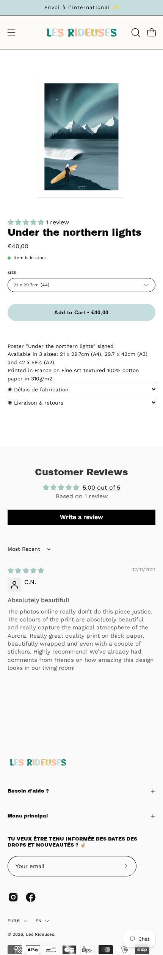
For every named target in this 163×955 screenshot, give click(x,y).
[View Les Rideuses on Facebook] (30, 897)
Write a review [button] (81, 517)
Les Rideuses (40, 934)
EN (38, 920)
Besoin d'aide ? (28, 791)
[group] (81, 7)
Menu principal (28, 816)
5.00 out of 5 (101, 487)
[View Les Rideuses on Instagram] (13, 897)
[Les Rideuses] (81, 32)
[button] (135, 32)
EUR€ (14, 920)
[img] (26, 570)
